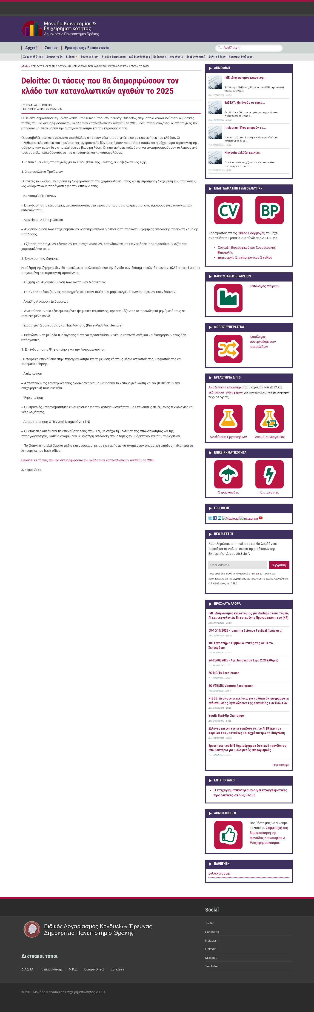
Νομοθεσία (176, 56)
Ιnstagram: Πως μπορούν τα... (245, 127)
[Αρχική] (69, 37)
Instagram (211, 940)
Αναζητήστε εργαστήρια (226, 387)
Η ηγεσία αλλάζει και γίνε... (244, 152)
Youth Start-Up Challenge (226, 715)
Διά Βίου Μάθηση (139, 56)
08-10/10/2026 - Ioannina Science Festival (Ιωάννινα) (245, 630)
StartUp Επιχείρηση (114, 56)
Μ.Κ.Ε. (73, 969)
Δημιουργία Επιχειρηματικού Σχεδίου (245, 257)
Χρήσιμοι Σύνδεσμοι (241, 56)
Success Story (89, 56)
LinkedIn (210, 949)
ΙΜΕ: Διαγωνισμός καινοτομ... (245, 77)
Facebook (212, 932)
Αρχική (31, 48)
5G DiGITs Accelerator (223, 673)
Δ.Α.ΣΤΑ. (27, 969)
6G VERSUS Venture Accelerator (230, 686)
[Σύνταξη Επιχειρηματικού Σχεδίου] (269, 223)
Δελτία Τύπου (217, 56)
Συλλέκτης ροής (219, 873)
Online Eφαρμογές (251, 233)
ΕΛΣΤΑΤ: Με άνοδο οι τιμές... (245, 102)
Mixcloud (211, 957)
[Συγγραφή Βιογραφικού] (228, 223)
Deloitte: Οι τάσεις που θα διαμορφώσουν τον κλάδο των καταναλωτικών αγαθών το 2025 (87, 460)
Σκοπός (51, 48)
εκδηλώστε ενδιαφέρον (225, 392)
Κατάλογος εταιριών (264, 286)
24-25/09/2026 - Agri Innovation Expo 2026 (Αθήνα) (243, 660)
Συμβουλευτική (196, 56)
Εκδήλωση (159, 56)
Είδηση (70, 56)
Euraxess (117, 969)
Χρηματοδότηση (33, 56)
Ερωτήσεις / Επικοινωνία (87, 48)
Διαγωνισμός (54, 56)
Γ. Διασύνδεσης (52, 969)
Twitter (209, 923)
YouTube (211, 966)
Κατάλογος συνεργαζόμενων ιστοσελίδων (263, 341)
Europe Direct (94, 969)
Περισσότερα (281, 765)
